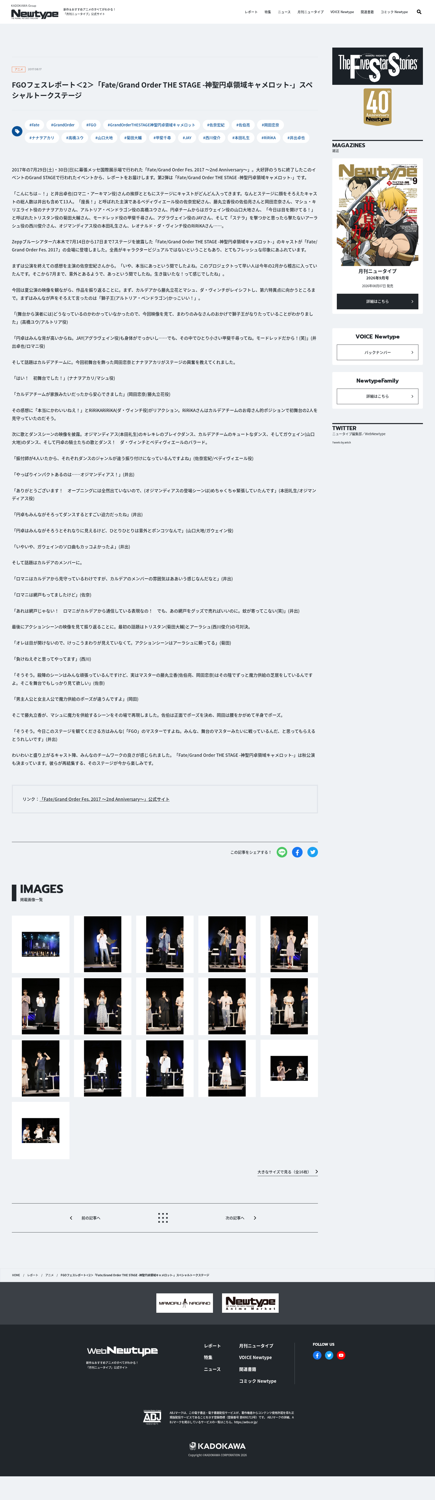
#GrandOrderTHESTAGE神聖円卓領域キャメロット (151, 124)
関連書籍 (367, 12)
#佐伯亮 (243, 124)
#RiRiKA (269, 137)
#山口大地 (104, 137)
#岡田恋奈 (270, 124)
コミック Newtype (394, 12)
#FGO (91, 124)
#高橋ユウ (75, 137)
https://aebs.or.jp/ (246, 1422)
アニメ (49, 1275)
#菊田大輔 (133, 137)
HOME (16, 1275)
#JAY (187, 137)
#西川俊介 (212, 137)
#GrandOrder (63, 124)
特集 (268, 12)
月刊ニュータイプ (311, 12)
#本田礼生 (241, 137)
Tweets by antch (341, 442)
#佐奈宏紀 (216, 124)
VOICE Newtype (342, 12)
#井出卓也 (296, 137)
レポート (251, 12)
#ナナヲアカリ (41, 137)
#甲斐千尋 (162, 137)
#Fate (34, 124)
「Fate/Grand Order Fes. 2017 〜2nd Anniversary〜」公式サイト (105, 799)
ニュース (284, 12)
